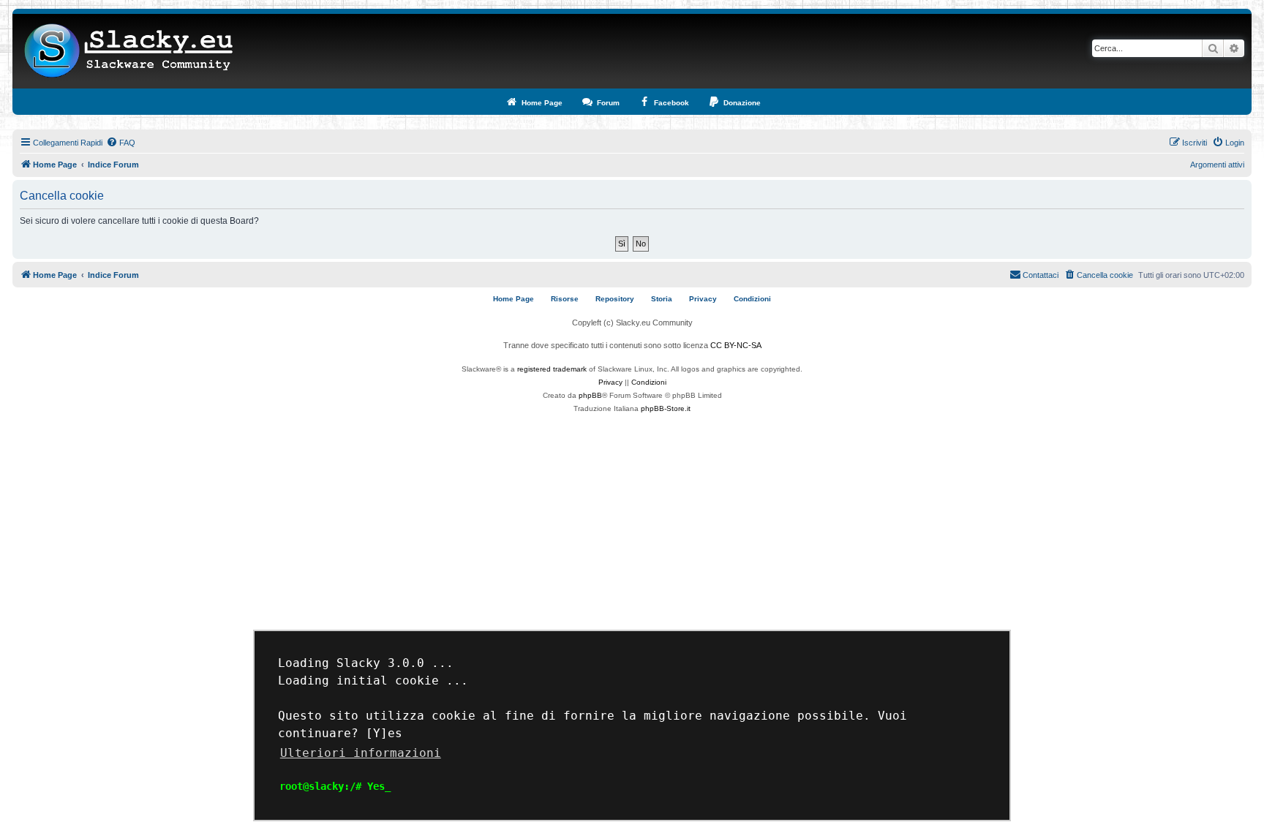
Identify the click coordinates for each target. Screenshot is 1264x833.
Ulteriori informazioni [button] (360, 753)
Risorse (565, 299)
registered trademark (552, 369)
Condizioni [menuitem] (752, 299)
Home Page (513, 299)
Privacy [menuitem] (703, 299)
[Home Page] (129, 51)
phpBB (590, 395)
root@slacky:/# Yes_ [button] (335, 786)
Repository (614, 299)
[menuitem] (120, 142)
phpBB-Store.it (666, 408)
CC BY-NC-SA (735, 345)
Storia (661, 299)
